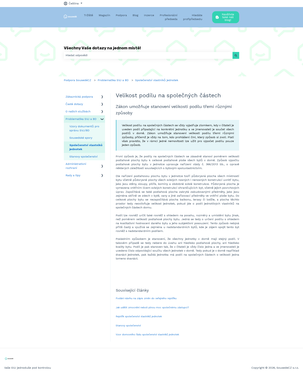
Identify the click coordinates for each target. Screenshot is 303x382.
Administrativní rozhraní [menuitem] (76, 165)
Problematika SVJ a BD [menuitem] (81, 119)
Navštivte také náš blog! (228, 17)
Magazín (104, 15)
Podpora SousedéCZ (77, 80)
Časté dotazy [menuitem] (74, 104)
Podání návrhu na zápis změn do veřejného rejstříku (146, 298)
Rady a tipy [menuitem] (73, 175)
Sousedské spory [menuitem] (80, 137)
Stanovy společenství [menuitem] (83, 156)
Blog (135, 15)
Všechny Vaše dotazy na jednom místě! (102, 47)
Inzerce (149, 15)
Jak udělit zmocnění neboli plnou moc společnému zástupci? (152, 307)
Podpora (121, 15)
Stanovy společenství (128, 325)
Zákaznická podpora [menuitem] (79, 96)
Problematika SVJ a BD (113, 80)
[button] (102, 97)
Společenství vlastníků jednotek (156, 80)
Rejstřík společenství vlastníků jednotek (139, 316)
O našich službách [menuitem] (78, 111)
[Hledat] (236, 55)
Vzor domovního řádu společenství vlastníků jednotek (147, 334)
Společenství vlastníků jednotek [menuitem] (85, 147)
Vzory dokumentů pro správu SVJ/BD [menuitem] (84, 128)
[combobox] (148, 55)
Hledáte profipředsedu (192, 17)
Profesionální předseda (168, 17)
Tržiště (88, 15)
